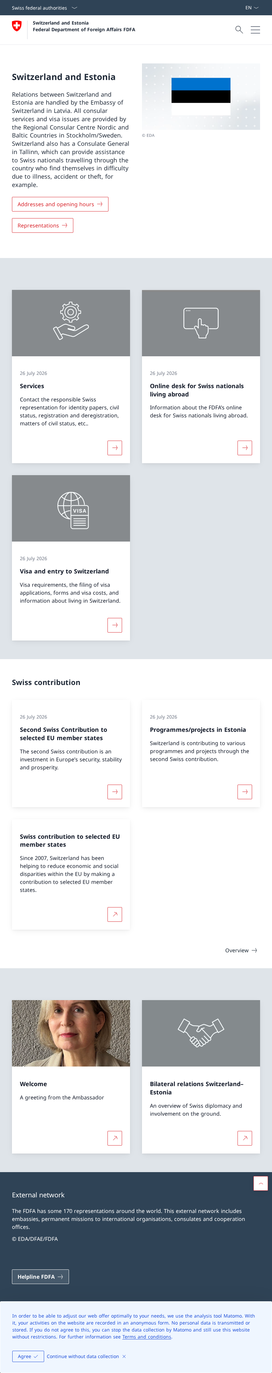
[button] (260, 1183)
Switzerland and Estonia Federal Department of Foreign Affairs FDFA (84, 26)
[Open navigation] (255, 30)
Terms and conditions (146, 1336)
